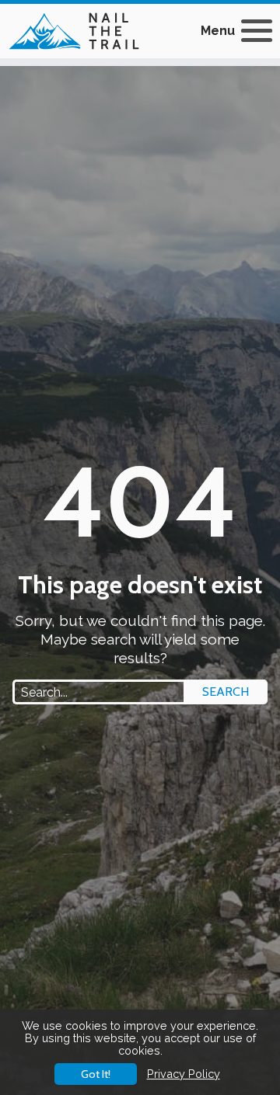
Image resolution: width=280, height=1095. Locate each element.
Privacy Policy (183, 1073)
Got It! (95, 1074)
